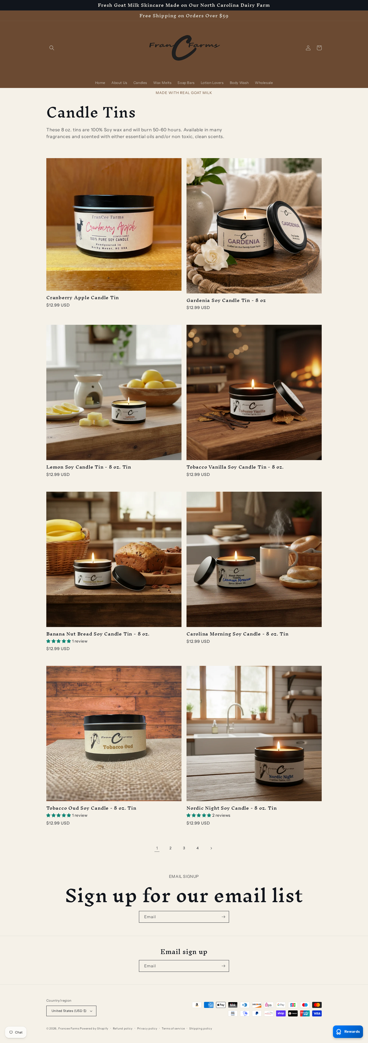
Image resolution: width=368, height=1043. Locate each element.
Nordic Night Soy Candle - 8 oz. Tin (232, 808)
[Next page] (211, 848)
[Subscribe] (223, 917)
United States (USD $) (69, 1011)
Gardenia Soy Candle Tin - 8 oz (226, 300)
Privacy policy (147, 1028)
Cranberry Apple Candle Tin (82, 297)
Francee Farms (68, 1028)
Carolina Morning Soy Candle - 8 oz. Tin (237, 634)
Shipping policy (200, 1028)
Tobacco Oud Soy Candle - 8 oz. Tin (91, 808)
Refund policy (123, 1028)
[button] (51, 47)
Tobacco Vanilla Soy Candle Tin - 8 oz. (235, 467)
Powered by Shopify (94, 1028)
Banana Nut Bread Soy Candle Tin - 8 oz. (97, 634)
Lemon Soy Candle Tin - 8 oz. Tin (88, 467)
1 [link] (157, 848)
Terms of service (173, 1028)
